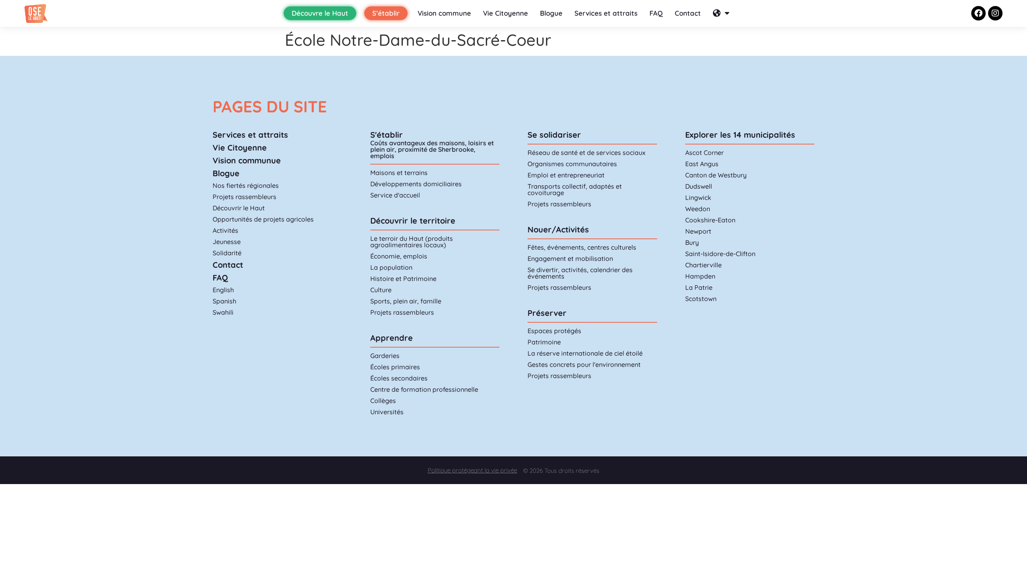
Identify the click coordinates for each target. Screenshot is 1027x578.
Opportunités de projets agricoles (263, 219)
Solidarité (227, 253)
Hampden (700, 276)
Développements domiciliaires (416, 184)
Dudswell (698, 186)
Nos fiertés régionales (246, 185)
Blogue (551, 13)
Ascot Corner (704, 153)
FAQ (656, 13)
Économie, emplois (398, 256)
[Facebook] (978, 13)
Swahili (223, 312)
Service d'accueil (395, 195)
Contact (688, 13)
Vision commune (444, 13)
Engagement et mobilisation (570, 258)
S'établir (386, 135)
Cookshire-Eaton (710, 220)
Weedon (697, 209)
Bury (692, 242)
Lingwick (698, 197)
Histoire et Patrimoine (403, 279)
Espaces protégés (554, 331)
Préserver (547, 313)
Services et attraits (605, 13)
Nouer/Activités (558, 229)
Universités (387, 412)
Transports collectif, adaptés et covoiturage (575, 189)
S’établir (386, 13)
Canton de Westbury (716, 175)
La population (391, 267)
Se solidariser (554, 135)
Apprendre (391, 338)
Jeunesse (227, 242)
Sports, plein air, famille (405, 301)
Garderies (385, 356)
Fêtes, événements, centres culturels (582, 247)
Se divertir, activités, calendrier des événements (580, 273)
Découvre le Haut (320, 13)
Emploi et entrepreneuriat (566, 175)
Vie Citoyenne (505, 13)
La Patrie (698, 287)
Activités (225, 230)
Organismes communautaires (572, 164)
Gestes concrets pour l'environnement (584, 364)
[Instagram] (995, 13)
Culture (381, 290)
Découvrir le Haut (239, 208)
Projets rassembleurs (244, 197)
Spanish (224, 301)
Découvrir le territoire (412, 221)
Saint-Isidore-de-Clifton (720, 254)
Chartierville (703, 265)
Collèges (383, 401)
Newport (698, 231)
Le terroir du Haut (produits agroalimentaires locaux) (411, 241)
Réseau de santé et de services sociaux (586, 153)
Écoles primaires (395, 367)
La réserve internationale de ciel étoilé (585, 353)
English (223, 290)
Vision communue (247, 160)
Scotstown (700, 299)
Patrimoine (544, 342)
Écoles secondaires (399, 378)
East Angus (701, 164)
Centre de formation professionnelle (424, 389)
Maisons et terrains (399, 173)
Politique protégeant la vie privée (472, 470)
